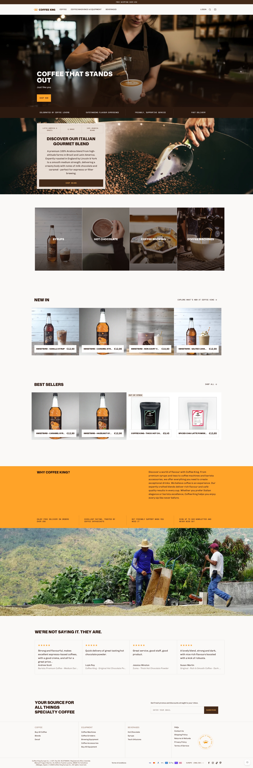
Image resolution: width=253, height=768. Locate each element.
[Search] (210, 9)
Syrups (131, 736)
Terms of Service (181, 746)
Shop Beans (71, 183)
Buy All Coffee (41, 732)
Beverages (111, 9)
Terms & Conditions (119, 763)
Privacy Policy (180, 742)
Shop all (209, 384)
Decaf (37, 739)
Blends (38, 736)
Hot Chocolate (134, 732)
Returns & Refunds (182, 738)
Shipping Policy (181, 735)
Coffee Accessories (89, 743)
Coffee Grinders (88, 736)
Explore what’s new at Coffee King (196, 300)
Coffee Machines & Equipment (86, 9)
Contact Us (179, 731)
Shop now (44, 98)
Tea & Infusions (134, 739)
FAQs (176, 727)
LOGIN (203, 9)
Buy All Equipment (89, 747)
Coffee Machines (88, 732)
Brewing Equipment (89, 739)
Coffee (63, 9)
